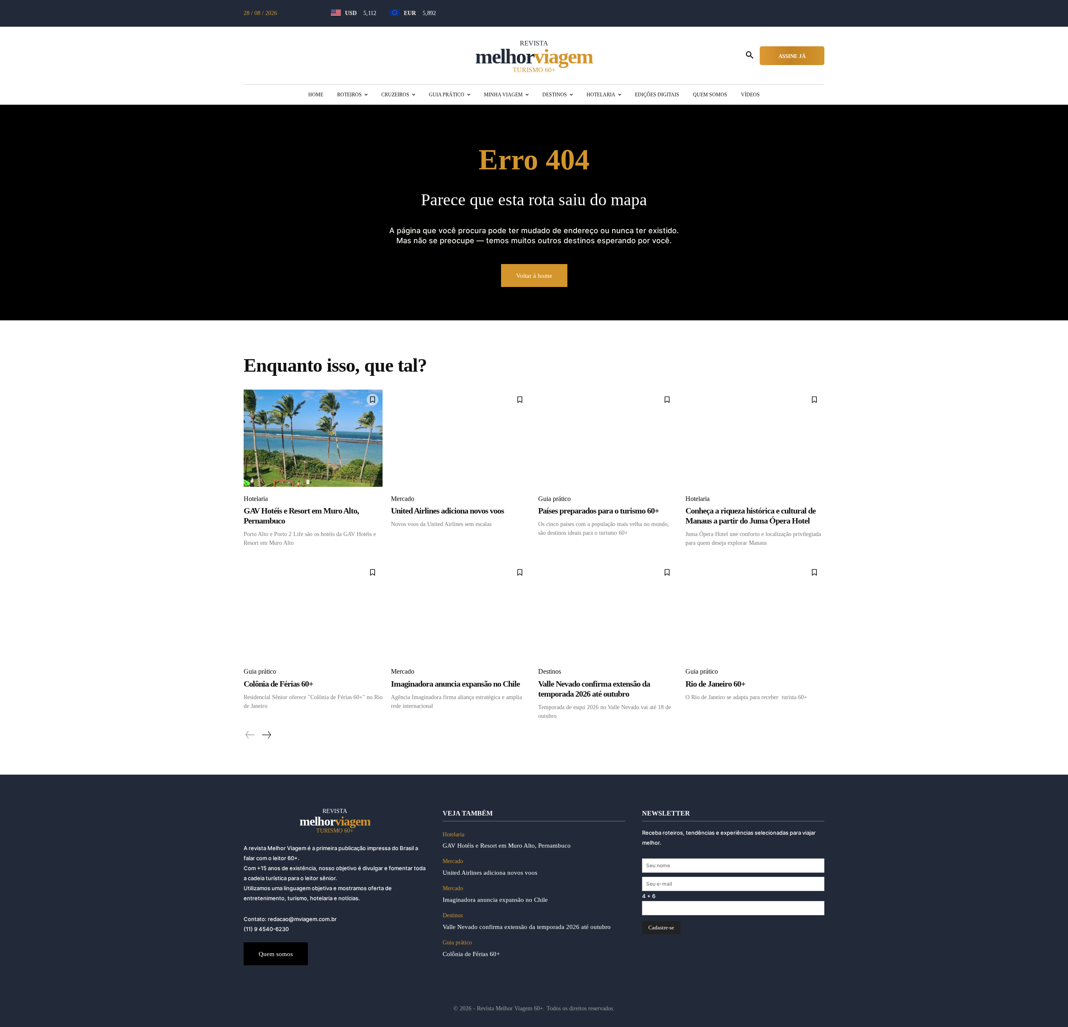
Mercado (402, 498)
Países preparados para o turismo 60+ (598, 510)
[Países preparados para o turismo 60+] (607, 438)
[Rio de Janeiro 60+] (754, 610)
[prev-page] (250, 735)
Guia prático (554, 498)
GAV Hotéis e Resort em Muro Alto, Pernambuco (507, 845)
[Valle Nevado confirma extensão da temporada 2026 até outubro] (607, 610)
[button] (750, 55)
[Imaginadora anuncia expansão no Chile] (460, 610)
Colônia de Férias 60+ (278, 683)
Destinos (549, 671)
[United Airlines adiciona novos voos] (460, 438)
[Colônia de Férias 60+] (313, 610)
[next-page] (266, 735)
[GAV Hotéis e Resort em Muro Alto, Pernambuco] (313, 438)
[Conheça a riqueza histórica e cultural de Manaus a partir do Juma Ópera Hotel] (754, 438)
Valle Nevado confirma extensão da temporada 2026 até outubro (594, 688)
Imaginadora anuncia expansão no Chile (455, 683)
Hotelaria (256, 498)
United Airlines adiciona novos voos (447, 510)
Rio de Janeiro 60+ (715, 683)
